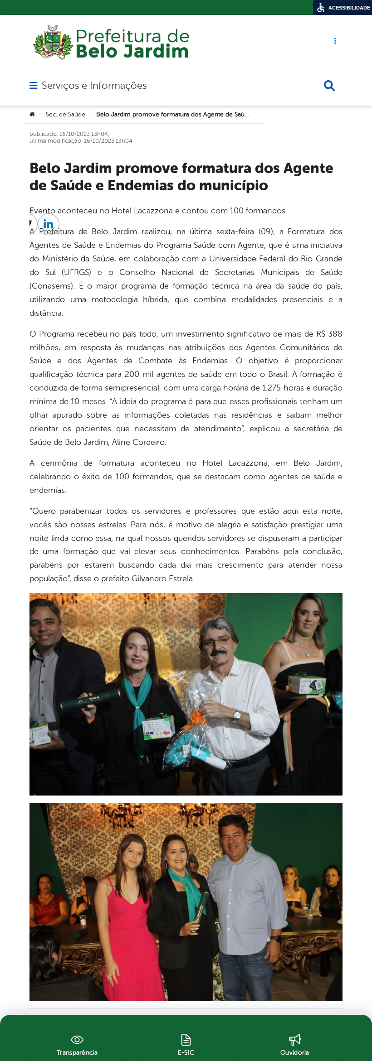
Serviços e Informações (94, 85)
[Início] (32, 114)
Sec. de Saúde (65, 114)
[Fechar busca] (329, 86)
